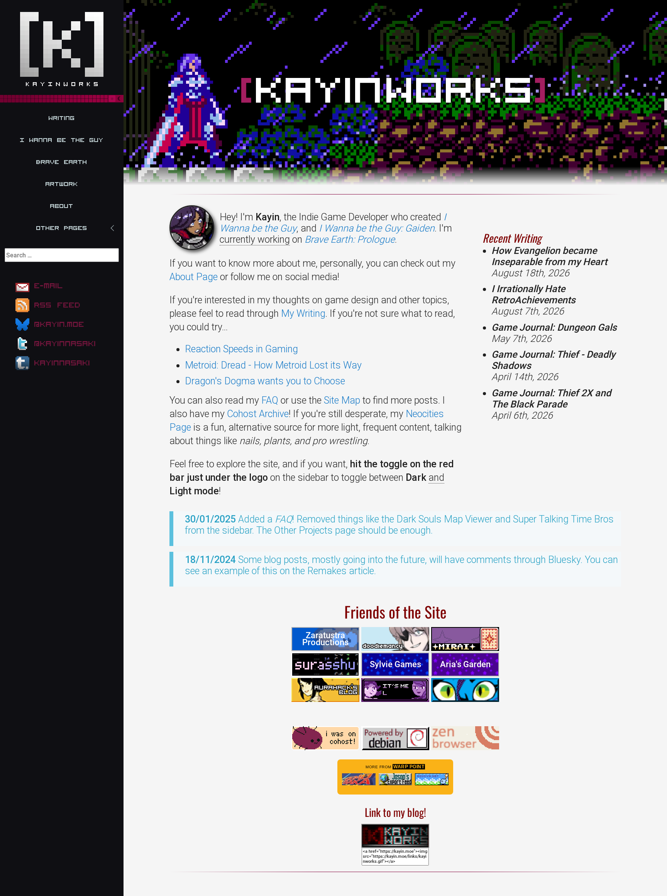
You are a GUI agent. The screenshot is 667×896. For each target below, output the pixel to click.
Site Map (342, 400)
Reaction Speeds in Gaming (241, 349)
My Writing (303, 313)
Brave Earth (61, 162)
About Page (193, 276)
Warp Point (408, 766)
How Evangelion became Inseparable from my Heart (549, 262)
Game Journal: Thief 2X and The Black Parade (551, 404)
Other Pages (61, 228)
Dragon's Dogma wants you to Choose (265, 381)
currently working (255, 239)
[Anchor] (545, 238)
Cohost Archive (258, 413)
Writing (62, 118)
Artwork (62, 184)
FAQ (269, 400)
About (61, 206)
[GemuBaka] (359, 779)
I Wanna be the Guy (61, 140)
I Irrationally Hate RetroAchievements (533, 300)
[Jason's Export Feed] (395, 779)
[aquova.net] (432, 779)
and (436, 477)
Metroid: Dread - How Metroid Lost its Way (273, 365)
